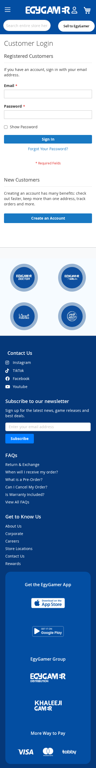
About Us (13, 526)
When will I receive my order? (31, 472)
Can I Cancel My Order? (26, 487)
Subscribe (20, 438)
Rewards (13, 563)
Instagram (22, 362)
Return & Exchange (22, 464)
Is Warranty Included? (24, 494)
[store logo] (48, 10)
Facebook (21, 378)
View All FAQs (17, 502)
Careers (12, 541)
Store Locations (19, 548)
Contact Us (15, 556)
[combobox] (27, 25)
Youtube (20, 386)
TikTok (18, 370)
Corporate (14, 533)
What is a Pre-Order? (23, 479)
